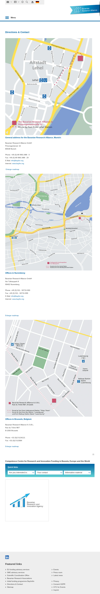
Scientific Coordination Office (18, 575)
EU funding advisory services (18, 569)
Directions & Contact (15, 584)
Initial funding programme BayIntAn (20, 581)
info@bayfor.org (17, 161)
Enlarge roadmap (12, 169)
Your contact (42, 472)
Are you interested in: (18, 472)
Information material (73, 472)
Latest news (58, 575)
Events (56, 569)
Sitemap (10, 587)
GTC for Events (59, 587)
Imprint (56, 590)
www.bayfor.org (18, 163)
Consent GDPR (59, 584)
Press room (57, 572)
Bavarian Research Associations (19, 578)
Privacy (56, 581)
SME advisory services (16, 572)
